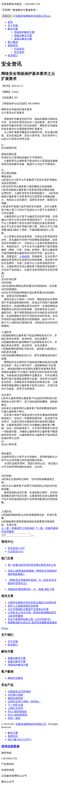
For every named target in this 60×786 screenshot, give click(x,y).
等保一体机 (14, 718)
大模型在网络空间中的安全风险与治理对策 (32, 602)
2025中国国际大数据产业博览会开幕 (28, 609)
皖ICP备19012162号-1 (20, 739)
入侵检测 (24, 256)
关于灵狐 (13, 25)
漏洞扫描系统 (15, 698)
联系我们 (13, 55)
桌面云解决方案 (23, 38)
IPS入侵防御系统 (17, 711)
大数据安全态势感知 (19, 691)
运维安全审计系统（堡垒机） (24, 701)
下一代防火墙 (15, 705)
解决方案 (13, 28)
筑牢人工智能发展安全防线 (23, 606)
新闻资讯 (13, 45)
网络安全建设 (15, 678)
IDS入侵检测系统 (17, 715)
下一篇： (40, 528)
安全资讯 (19, 52)
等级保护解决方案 (24, 32)
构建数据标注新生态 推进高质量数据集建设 (32, 622)
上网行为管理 (15, 708)
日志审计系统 (15, 695)
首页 (10, 22)
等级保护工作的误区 (23, 528)
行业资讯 (19, 48)
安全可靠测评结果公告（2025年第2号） (30, 619)
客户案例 (13, 42)
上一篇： (6, 528)
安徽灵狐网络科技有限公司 (31, 724)
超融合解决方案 (23, 35)
